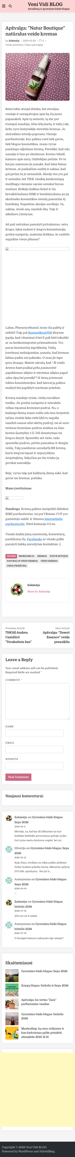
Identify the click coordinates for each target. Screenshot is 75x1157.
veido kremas (49, 561)
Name (9, 726)
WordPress (25, 1151)
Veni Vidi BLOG (45, 4)
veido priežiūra (17, 566)
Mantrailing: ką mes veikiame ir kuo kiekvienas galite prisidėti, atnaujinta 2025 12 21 (42, 1033)
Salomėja (14, 40)
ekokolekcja (26, 556)
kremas (42, 556)
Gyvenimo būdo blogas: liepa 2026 (44, 971)
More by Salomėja (38, 591)
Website (11, 759)
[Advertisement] (37, 1090)
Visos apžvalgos (33, 44)
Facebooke (34, 539)
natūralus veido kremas (22, 561)
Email (9, 742)
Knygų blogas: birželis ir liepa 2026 (45, 985)
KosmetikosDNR (40, 332)
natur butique (59, 556)
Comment (13, 680)
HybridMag (47, 1151)
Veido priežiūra (14, 44)
